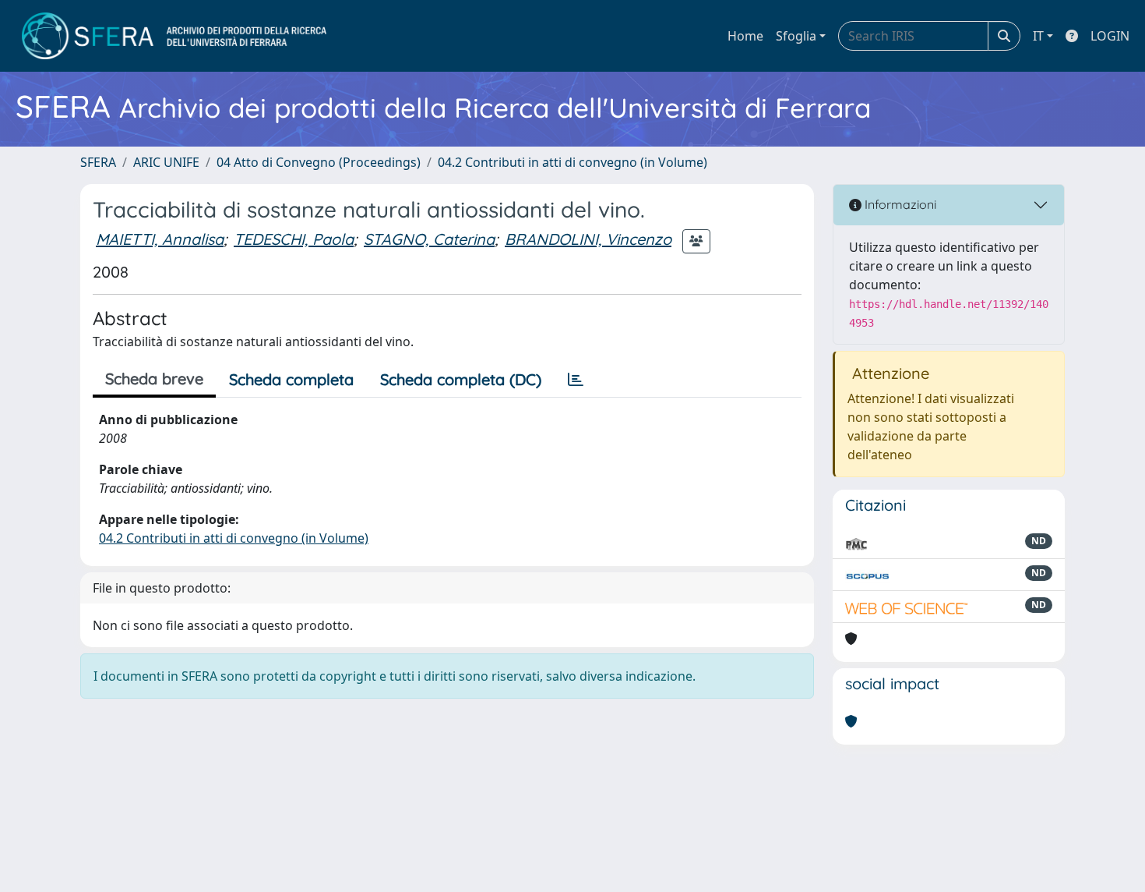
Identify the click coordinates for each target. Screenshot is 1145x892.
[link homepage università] (174, 35)
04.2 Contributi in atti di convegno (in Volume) (572, 162)
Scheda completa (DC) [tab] (460, 379)
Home (745, 35)
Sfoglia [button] (796, 35)
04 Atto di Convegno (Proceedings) (319, 162)
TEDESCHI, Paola (294, 239)
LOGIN (1109, 35)
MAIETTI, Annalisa (160, 239)
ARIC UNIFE (166, 162)
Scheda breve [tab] (154, 378)
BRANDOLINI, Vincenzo (588, 239)
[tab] (576, 379)
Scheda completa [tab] (291, 379)
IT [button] (1038, 35)
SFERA (98, 162)
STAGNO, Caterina (429, 239)
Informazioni (898, 204)
